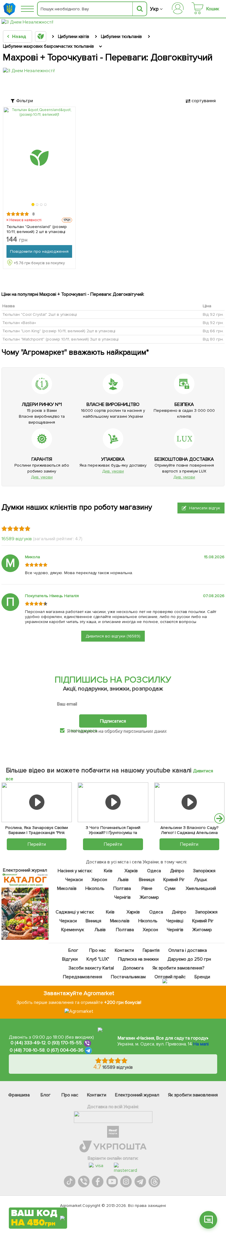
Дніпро (177, 871)
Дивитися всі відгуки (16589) (113, 636)
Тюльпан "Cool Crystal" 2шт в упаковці (39, 314)
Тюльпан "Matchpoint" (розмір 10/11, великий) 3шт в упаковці (60, 338)
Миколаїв (67, 888)
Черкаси (74, 880)
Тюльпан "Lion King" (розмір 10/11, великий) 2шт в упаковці (58, 330)
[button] (33, 204)
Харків (131, 871)
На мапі (201, 1044)
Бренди (202, 977)
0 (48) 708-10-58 (27, 1050)
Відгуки (70, 959)
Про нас (97, 950)
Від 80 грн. (213, 338)
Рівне (147, 888)
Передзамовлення (82, 977)
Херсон (99, 880)
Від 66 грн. (213, 330)
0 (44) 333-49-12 (28, 1043)
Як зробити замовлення (193, 1095)
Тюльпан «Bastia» (19, 322)
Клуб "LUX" (98, 959)
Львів (123, 880)
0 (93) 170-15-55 (65, 1043)
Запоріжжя (204, 871)
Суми (169, 888)
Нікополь (94, 888)
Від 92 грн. (213, 314)
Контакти (124, 950)
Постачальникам (128, 977)
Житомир (149, 897)
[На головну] (10, 9)
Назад (19, 36)
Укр (154, 9)
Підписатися (113, 721)
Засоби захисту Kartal (91, 968)
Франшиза (19, 1095)
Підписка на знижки (138, 959)
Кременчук (72, 930)
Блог (73, 950)
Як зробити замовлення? (178, 968)
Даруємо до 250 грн (189, 959)
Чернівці (174, 921)
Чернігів (122, 897)
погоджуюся (84, 731)
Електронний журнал (137, 1095)
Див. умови (42, 477)
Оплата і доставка (187, 950)
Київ (108, 871)
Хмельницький (201, 888)
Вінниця (146, 880)
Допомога (133, 968)
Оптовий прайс (170, 977)
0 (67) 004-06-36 (65, 1050)
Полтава (122, 888)
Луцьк (200, 880)
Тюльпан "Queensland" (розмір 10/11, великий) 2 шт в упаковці (36, 229)
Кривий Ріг (174, 880)
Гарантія (151, 950)
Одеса (154, 871)
